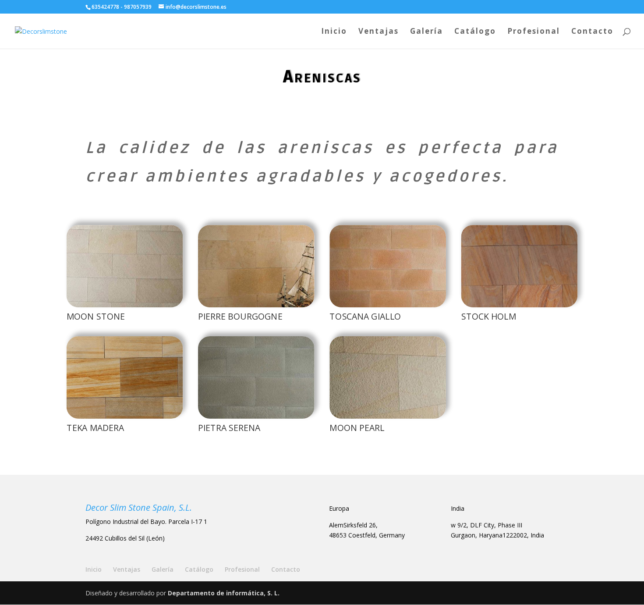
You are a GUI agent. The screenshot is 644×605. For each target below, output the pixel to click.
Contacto (592, 32)
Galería (426, 32)
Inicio (334, 32)
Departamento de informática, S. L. (224, 593)
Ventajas (378, 32)
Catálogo (475, 32)
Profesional (533, 32)
